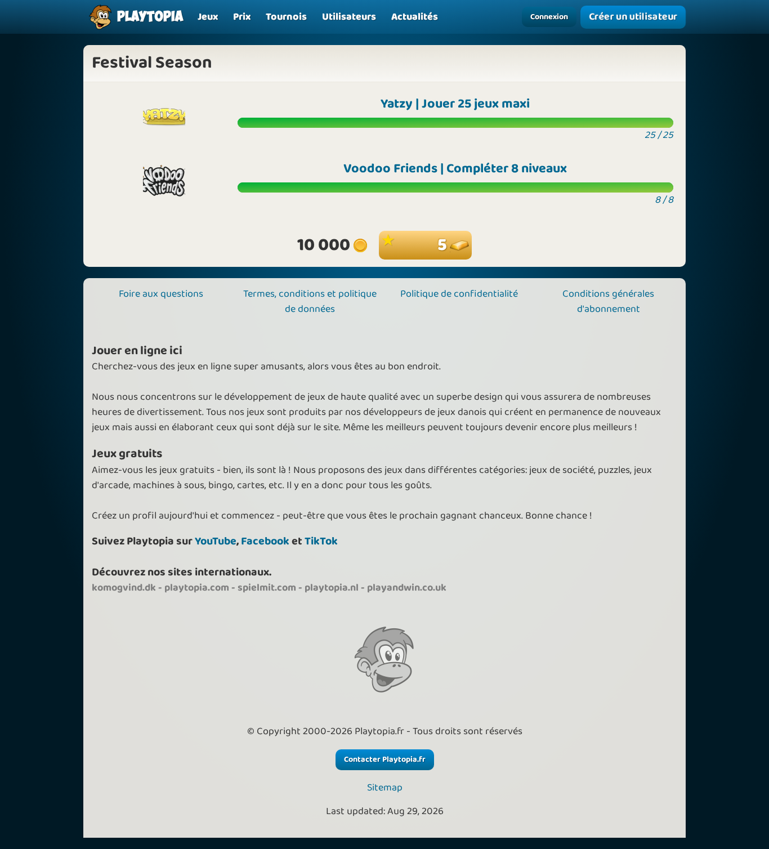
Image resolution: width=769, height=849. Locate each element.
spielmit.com (267, 588)
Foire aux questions (161, 294)
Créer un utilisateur (633, 16)
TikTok (321, 541)
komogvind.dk (124, 588)
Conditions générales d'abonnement (608, 301)
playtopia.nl (332, 588)
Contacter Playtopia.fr (385, 759)
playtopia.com (196, 588)
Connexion (549, 17)
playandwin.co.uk (406, 588)
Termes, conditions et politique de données (310, 301)
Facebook (265, 541)
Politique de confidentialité (459, 294)
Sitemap (385, 788)
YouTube (215, 541)
